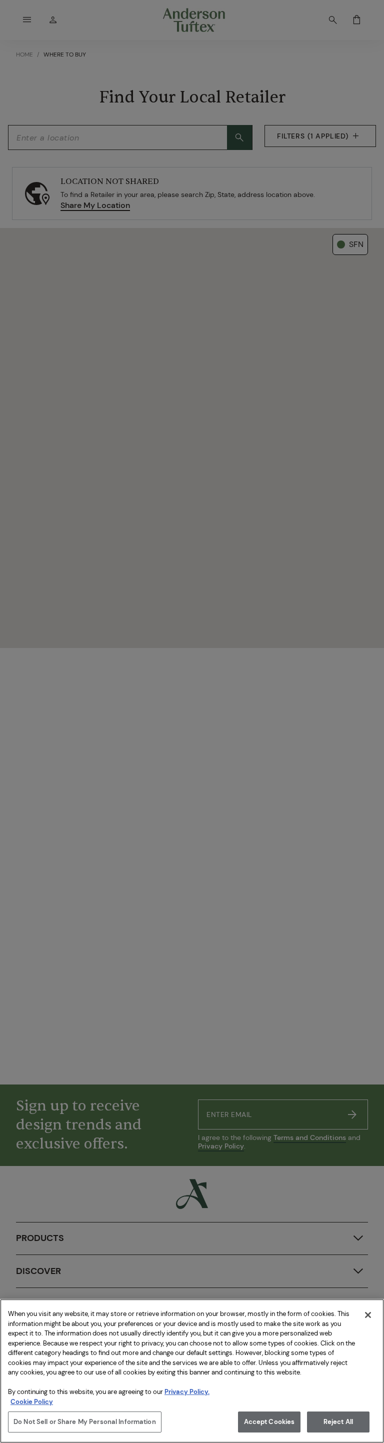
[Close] (368, 1315)
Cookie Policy (31, 1402)
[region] (192, 1371)
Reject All (338, 1422)
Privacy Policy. (187, 1392)
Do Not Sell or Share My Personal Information (85, 1422)
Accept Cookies (269, 1422)
